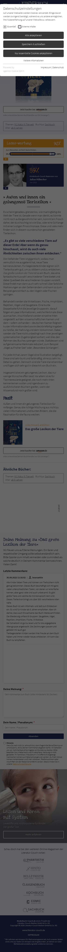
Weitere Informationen (33, 60)
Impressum (46, 67)
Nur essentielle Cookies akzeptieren (33, 53)
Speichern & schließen (33, 44)
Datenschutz (58, 67)
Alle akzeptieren (33, 35)
